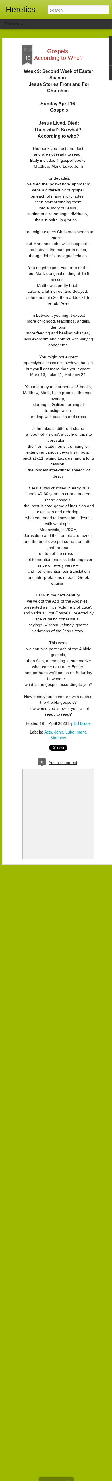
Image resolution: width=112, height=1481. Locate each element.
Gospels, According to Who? (58, 54)
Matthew (58, 737)
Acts (48, 732)
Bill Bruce (82, 723)
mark (81, 732)
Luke (69, 732)
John (58, 732)
